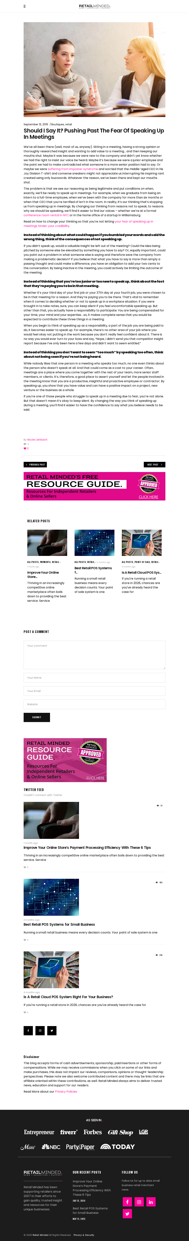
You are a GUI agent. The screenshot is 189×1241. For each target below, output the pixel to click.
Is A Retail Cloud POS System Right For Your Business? (68, 996)
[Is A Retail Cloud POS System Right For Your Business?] (142, 543)
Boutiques (57, 124)
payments (45, 561)
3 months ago (103, 562)
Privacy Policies (66, 1091)
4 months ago (128, 566)
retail (68, 124)
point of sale (142, 561)
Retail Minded (40, 1235)
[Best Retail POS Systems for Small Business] (94, 543)
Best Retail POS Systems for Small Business (59, 924)
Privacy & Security (84, 1235)
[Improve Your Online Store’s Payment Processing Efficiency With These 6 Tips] (47, 543)
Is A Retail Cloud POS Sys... (141, 572)
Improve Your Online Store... (43, 574)
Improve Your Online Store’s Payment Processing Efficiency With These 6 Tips (87, 847)
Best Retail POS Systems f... (93, 570)
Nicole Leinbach (37, 440)
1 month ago (33, 566)
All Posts (33, 561)
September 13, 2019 (36, 124)
